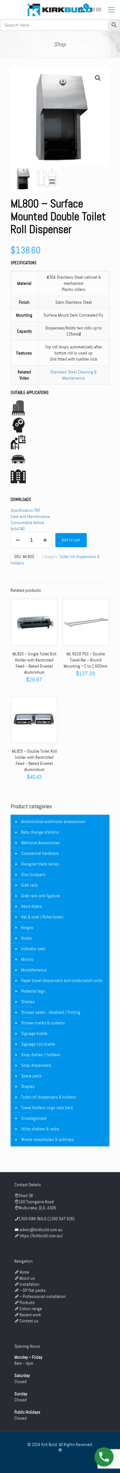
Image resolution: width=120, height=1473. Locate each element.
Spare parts (31, 1076)
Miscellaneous (34, 970)
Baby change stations (40, 832)
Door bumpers (33, 874)
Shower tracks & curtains (43, 1023)
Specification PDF (25, 510)
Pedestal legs (33, 991)
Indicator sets (33, 948)
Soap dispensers (36, 1065)
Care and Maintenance (30, 516)
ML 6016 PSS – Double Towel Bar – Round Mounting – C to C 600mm (86, 660)
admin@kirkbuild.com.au (41, 1229)
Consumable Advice (27, 522)
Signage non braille (38, 1044)
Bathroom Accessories (40, 843)
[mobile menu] (111, 9)
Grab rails (29, 885)
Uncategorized (33, 1118)
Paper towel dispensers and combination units (62, 980)
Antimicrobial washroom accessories (53, 821)
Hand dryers (31, 906)
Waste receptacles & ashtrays (47, 1139)
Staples (28, 1086)
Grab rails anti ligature (40, 896)
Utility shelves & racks (40, 1129)
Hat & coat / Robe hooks (42, 917)
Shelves (28, 1001)
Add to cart (71, 540)
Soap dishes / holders (40, 1054)
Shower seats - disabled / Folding (50, 1012)
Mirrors (27, 959)
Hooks (26, 938)
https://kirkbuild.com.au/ (41, 1236)
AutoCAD (18, 528)
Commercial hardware (40, 853)
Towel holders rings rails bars (47, 1107)
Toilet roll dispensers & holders (48, 1097)
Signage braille (34, 1033)
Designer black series (40, 864)
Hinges (27, 927)
